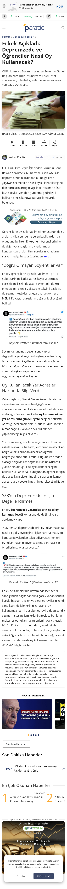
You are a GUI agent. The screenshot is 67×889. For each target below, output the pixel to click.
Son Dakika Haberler (22, 755)
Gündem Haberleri (23, 36)
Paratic (6, 36)
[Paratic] (33, 28)
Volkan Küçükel (17, 157)
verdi (46, 256)
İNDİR (59, 6)
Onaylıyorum (43, 876)
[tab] (28, 735)
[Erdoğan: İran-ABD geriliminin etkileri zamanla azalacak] (27, 714)
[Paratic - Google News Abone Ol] (50, 158)
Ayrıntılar (21, 876)
